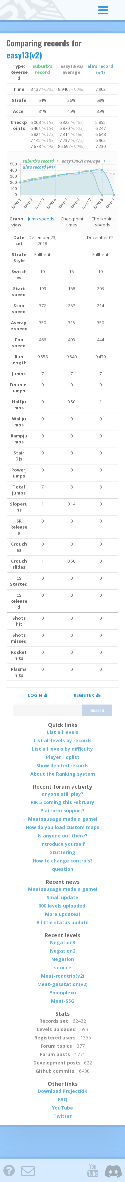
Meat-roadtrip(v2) (62, 976)
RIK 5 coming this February (62, 802)
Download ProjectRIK (62, 1091)
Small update (62, 897)
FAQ (62, 1099)
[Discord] (113, 1170)
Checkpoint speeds (102, 222)
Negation (62, 959)
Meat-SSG (62, 1001)
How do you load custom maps (62, 827)
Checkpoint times (72, 222)
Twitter (62, 1116)
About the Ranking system (62, 774)
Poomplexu (62, 992)
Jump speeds (41, 219)
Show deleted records (62, 765)
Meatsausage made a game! (62, 819)
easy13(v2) (24, 55)
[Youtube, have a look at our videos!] (92, 1170)
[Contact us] (28, 1170)
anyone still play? (62, 794)
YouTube (62, 1108)
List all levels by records (63, 740)
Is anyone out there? (62, 835)
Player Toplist (62, 757)
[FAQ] (9, 1170)
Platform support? (62, 810)
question (62, 869)
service (62, 967)
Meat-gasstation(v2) (62, 984)
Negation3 (62, 942)
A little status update (62, 922)
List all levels (62, 732)
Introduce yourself (62, 844)
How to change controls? (63, 860)
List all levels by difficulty (62, 749)
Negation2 (62, 951)
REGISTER (85, 695)
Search (97, 710)
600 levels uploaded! (62, 906)
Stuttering (62, 852)
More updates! (62, 914)
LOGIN (36, 695)
